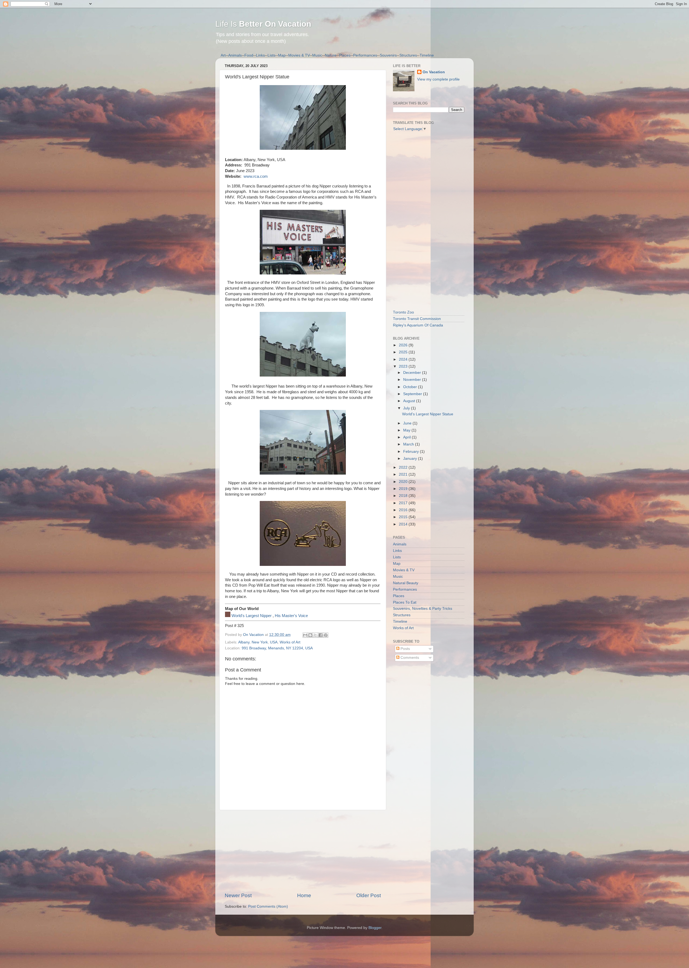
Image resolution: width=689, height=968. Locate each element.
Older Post (368, 895)
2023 (404, 366)
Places (344, 55)
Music (317, 55)
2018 (404, 496)
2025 (404, 352)
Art (223, 55)
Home (304, 895)
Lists (271, 55)
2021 (404, 474)
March (409, 444)
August (409, 401)
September (413, 394)
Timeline (427, 55)
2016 (404, 510)
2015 (404, 517)
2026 (404, 345)
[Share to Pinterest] (325, 635)
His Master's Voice (291, 616)
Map (282, 55)
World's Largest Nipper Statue (427, 414)
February (411, 452)
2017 (404, 503)
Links (260, 55)
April (407, 437)
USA (273, 642)
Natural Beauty (405, 583)
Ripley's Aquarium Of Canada (418, 325)
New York (260, 642)
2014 (404, 524)
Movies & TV (299, 55)
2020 (404, 482)
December (412, 373)
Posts (404, 649)
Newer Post (238, 895)
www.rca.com (256, 176)
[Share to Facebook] (320, 635)
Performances (365, 55)
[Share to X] (315, 635)
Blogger (374, 928)
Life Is (263, 23)
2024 (404, 359)
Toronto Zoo (403, 312)
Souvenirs (388, 55)
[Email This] (305, 635)
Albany (243, 642)
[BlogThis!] (310, 635)
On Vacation (434, 72)
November (412, 380)
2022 (404, 467)
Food (248, 55)
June (408, 423)
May (407, 430)
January (410, 459)
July (407, 408)
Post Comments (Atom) (268, 906)
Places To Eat (404, 602)
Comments (409, 658)
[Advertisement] (302, 851)
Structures (408, 55)
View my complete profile (438, 79)
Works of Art (290, 642)
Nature (330, 55)
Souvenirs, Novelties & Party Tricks (422, 609)
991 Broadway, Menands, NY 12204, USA (277, 648)
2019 (404, 489)
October (410, 387)
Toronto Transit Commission (417, 319)
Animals (235, 55)
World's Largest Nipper (251, 616)
